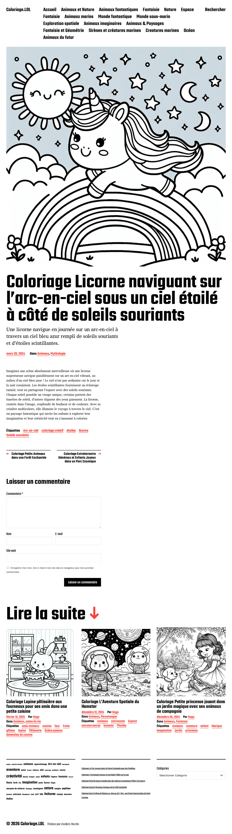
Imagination (164, 731)
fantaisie (62, 777)
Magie (53, 782)
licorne (83, 431)
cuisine (46, 726)
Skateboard (26, 794)
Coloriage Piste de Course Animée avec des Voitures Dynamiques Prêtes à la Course (113, 781)
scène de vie (33, 722)
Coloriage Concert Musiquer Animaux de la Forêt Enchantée (104, 787)
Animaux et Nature (77, 10)
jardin (178, 731)
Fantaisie (151, 10)
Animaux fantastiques (118, 10)
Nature (170, 10)
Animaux (43, 354)
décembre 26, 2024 (168, 717)
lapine (22, 731)
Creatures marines (162, 31)
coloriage (48, 770)
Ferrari (70, 777)
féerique (217, 726)
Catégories (163, 768)
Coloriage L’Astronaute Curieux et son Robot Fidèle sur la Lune (105, 775)
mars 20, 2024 (15, 354)
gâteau (10, 731)
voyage (60, 794)
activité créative (17, 764)
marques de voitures (15, 789)
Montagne (29, 789)
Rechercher (215, 10)
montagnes (38, 788)
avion (23, 770)
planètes (9, 794)
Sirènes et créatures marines (115, 31)
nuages (57, 789)
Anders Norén (70, 824)
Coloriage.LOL (18, 10)
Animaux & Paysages (145, 24)
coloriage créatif (52, 431)
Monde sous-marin (153, 17)
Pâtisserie (35, 731)
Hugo (36, 717)
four (57, 726)
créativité (14, 776)
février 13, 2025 (15, 717)
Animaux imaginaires (103, 24)
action (8, 764)
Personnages (109, 717)
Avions (29, 770)
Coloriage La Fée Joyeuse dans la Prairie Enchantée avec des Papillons (108, 768)
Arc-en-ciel (30, 431)
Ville (41, 794)
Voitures (50, 794)
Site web (11, 550)
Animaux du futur (58, 37)
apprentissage (40, 764)
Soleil (32, 794)
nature (48, 788)
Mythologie (58, 354)
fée (20, 782)
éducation (68, 794)
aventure (191, 726)
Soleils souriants (17, 435)
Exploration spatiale (61, 24)
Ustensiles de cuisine (19, 735)
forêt (15, 783)
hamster (109, 726)
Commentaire (14, 494)
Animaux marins (79, 17)
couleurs (55, 770)
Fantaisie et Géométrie (63, 31)
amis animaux (30, 726)
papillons (66, 789)
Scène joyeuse (53, 731)
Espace (187, 10)
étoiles (71, 431)
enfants (45, 776)
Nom (8, 534)
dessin (25, 777)
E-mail (58, 534)
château (36, 770)
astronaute (118, 721)
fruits (66, 726)
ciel (42, 770)
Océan (189, 31)
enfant (204, 726)
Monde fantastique (115, 17)
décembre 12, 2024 (93, 712)
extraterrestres (91, 726)
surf (37, 794)
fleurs (9, 783)
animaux (102, 721)
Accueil (49, 10)
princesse (191, 731)
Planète (121, 726)
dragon (32, 776)
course (62, 770)
